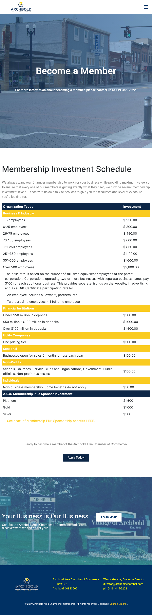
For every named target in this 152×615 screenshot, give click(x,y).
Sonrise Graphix (118, 603)
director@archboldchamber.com (123, 583)
